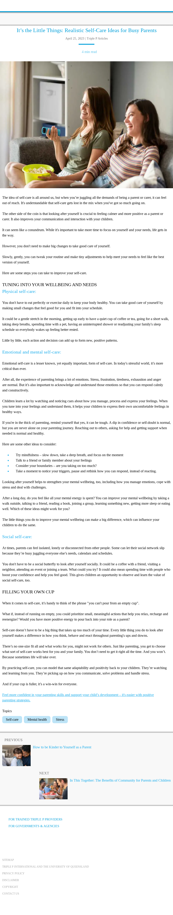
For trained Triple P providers (35, 819)
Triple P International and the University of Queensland (45, 866)
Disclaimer (10, 880)
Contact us (10, 893)
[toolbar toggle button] (11, 5)
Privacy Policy (13, 873)
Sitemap (8, 860)
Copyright (10, 886)
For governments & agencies (34, 826)
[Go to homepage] (86, 12)
